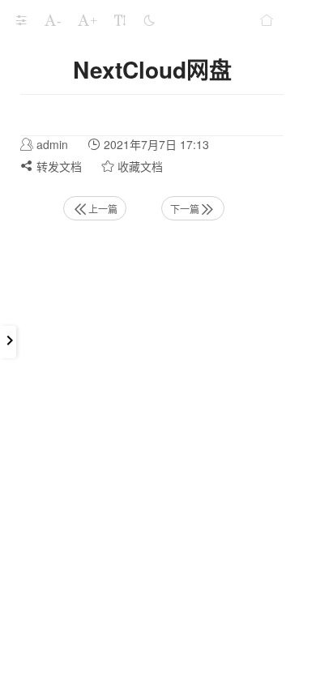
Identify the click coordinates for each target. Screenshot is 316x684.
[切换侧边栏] (21, 20)
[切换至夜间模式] (149, 20)
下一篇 (184, 209)
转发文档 (57, 166)
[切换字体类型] (120, 20)
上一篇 (102, 209)
